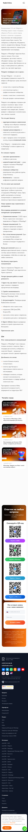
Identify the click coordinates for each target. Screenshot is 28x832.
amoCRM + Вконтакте (7, 753)
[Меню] (23, 3)
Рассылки (4, 701)
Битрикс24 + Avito (6, 783)
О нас (3, 798)
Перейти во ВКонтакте (15, 597)
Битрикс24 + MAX (6, 769)
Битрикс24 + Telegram (7, 772)
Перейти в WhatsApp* (15, 559)
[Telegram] (7, 669)
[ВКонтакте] (3, 669)
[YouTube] (22, 669)
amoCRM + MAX (6, 743)
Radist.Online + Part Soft (7, 788)
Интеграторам (5, 710)
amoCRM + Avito (6, 756)
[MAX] (19, 669)
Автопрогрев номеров (7, 703)
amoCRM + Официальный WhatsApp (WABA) (12, 751)
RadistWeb (4, 695)
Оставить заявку (15, 622)
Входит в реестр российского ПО (12, 681)
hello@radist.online (7, 665)
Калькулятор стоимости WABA (9, 735)
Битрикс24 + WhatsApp (7, 775)
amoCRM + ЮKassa (7, 767)
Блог (10, 13)
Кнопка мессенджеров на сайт (9, 733)
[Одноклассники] (15, 669)
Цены (3, 720)
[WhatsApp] (11, 669)
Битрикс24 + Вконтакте (7, 780)
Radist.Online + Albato (7, 785)
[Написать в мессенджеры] (24, 828)
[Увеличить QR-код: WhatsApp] (15, 550)
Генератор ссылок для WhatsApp (10, 730)
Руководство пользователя (8, 810)
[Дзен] (7, 673)
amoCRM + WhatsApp (7, 748)
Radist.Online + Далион (7, 791)
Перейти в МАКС (15, 540)
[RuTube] (11, 673)
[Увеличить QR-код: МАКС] (15, 532)
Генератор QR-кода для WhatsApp (10, 728)
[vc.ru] (3, 673)
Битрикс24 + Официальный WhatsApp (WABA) (13, 777)
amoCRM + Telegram (7, 745)
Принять (7, 828)
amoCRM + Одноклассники (8, 759)
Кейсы (3, 725)
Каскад (3, 698)
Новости (4, 801)
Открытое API (5, 713)
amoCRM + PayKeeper (7, 764)
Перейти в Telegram (15, 578)
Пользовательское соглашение (9, 813)
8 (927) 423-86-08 (7, 663)
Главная (5, 13)
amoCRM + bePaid (6, 761)
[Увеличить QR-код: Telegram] (15, 569)
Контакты (4, 803)
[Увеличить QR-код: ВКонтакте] (15, 588)
